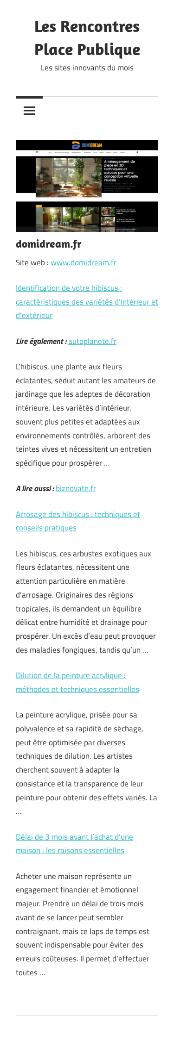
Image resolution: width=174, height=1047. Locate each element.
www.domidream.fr (83, 262)
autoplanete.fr (92, 341)
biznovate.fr (76, 488)
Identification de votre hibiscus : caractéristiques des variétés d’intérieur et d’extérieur (87, 302)
